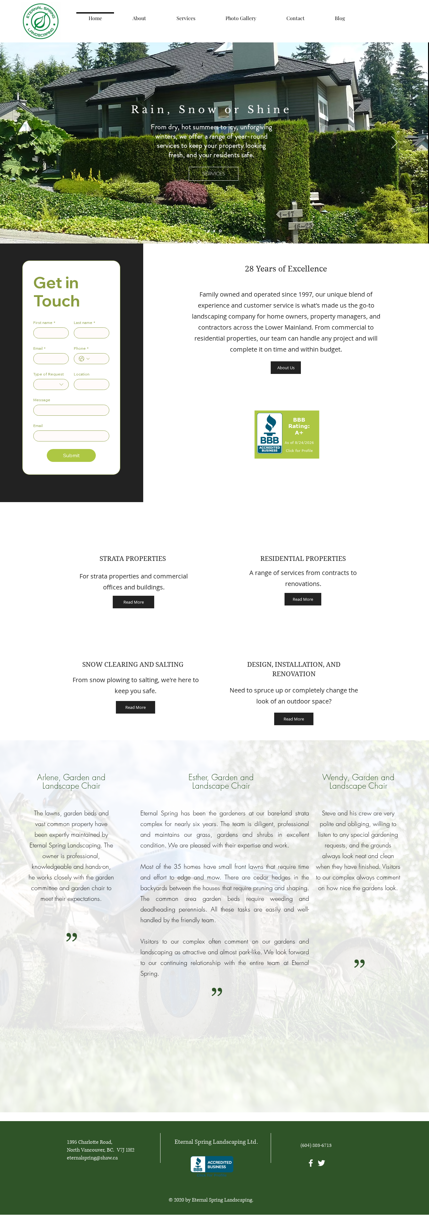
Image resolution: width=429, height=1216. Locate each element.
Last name (84, 322)
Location (82, 374)
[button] (133, 602)
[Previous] (34, 143)
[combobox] (51, 384)
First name (44, 322)
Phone (81, 348)
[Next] (394, 143)
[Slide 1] (209, 231)
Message (41, 399)
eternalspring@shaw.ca (92, 1157)
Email (39, 348)
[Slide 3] (215, 231)
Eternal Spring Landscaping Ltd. (216, 1142)
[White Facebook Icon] (311, 1163)
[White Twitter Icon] (321, 1163)
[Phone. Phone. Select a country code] (84, 359)
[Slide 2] (221, 231)
